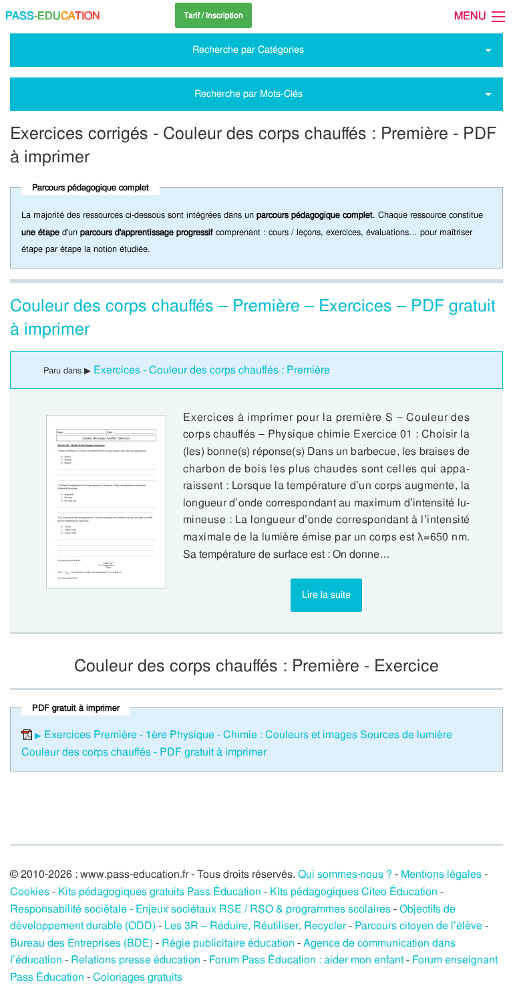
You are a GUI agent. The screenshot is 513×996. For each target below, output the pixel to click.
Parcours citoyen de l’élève (418, 926)
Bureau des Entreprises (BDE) (81, 943)
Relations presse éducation (135, 960)
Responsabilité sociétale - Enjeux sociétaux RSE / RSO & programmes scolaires (200, 909)
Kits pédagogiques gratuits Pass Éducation (159, 891)
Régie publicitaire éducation (228, 943)
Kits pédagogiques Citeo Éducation (354, 891)
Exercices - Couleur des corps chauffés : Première (212, 370)
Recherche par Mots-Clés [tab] (248, 94)
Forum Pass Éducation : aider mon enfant (306, 960)
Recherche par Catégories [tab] (248, 49)
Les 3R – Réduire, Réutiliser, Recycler (255, 926)
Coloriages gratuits (137, 977)
